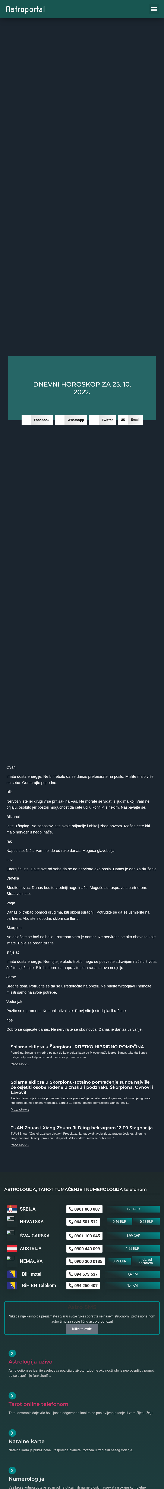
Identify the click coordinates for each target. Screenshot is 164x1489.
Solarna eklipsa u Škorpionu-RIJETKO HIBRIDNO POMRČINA (77, 1046)
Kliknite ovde (82, 1329)
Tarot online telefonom (38, 1404)
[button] (154, 9)
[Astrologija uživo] (12, 1353)
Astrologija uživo (30, 1362)
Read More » (20, 1064)
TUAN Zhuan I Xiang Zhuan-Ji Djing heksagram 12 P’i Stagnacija (82, 1127)
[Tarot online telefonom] (12, 1395)
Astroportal (25, 9)
